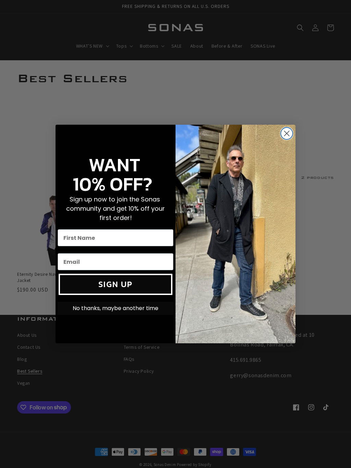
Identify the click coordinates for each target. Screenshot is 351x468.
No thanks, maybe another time (115, 308)
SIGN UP (115, 284)
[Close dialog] (287, 133)
